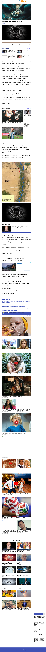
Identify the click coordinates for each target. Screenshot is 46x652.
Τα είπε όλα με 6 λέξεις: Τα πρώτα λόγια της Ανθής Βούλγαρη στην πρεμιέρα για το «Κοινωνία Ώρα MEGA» (16, 304)
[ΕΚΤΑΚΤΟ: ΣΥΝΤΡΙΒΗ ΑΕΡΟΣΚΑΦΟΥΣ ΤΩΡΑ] (24, 593)
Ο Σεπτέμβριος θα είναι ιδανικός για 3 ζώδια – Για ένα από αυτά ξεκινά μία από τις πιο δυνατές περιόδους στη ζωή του (16, 308)
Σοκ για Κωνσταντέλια (5, 597)
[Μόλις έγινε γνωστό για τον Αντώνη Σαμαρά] (24, 557)
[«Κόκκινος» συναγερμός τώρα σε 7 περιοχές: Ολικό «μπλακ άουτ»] (9, 557)
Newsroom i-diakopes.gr (6, 41)
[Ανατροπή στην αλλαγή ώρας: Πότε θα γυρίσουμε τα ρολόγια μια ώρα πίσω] (9, 569)
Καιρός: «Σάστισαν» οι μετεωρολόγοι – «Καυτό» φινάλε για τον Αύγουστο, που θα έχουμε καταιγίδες (16, 302)
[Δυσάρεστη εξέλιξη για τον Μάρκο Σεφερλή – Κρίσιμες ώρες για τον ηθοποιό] (6, 229)
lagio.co (30, 650)
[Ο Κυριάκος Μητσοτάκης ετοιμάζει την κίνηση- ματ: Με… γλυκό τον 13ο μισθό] (24, 604)
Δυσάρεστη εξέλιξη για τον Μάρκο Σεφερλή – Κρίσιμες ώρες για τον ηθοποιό (20, 227)
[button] (16, 12)
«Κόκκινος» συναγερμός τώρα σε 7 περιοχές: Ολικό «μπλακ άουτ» (13, 306)
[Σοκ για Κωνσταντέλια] (9, 593)
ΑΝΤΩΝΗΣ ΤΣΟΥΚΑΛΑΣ (5, 538)
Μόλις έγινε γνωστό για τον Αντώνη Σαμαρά (10, 310)
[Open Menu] (2, 1)
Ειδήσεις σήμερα (6, 299)
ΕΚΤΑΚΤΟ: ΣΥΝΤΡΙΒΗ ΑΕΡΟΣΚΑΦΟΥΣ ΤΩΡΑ (23, 597)
